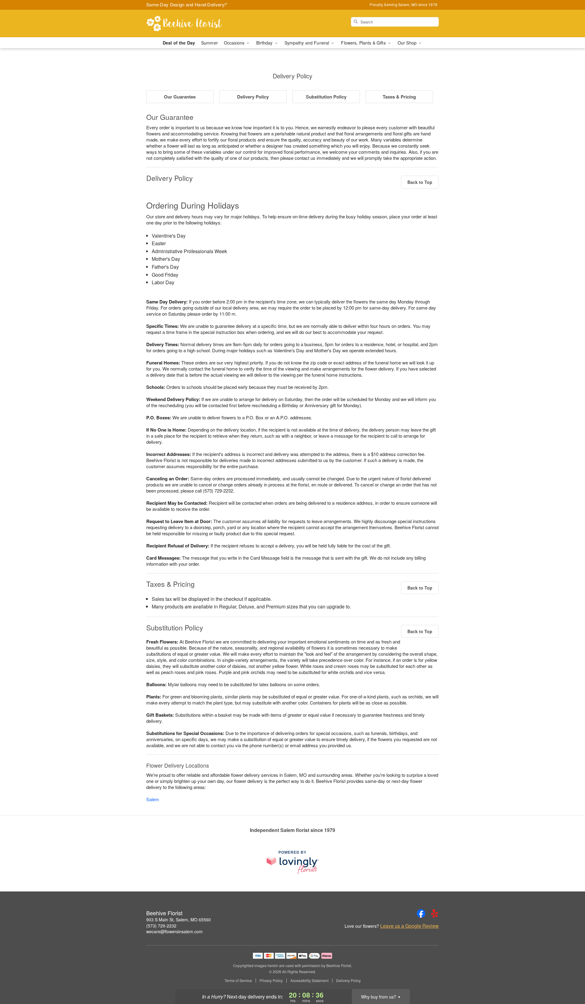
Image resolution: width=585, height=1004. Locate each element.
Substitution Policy (326, 96)
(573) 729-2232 (161, 926)
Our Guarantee (180, 96)
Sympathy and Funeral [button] (308, 43)
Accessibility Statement (309, 980)
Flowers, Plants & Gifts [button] (364, 43)
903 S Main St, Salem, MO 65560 (178, 919)
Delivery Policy (253, 96)
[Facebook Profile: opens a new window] (421, 913)
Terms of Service (238, 980)
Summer (209, 43)
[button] (569, 978)
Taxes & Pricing (399, 96)
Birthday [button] (265, 43)
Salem (152, 799)
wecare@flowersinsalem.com (174, 931)
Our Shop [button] (408, 43)
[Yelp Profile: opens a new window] (434, 913)
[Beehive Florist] (190, 23)
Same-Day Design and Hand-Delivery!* (187, 4)
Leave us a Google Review (409, 926)
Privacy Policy (271, 980)
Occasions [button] (235, 43)
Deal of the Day (179, 43)
